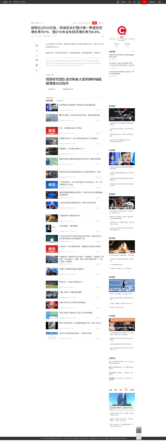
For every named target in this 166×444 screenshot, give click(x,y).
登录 (144, 2)
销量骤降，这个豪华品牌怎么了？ (72, 149)
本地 (110, 390)
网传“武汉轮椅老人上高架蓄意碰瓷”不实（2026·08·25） (80, 323)
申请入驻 (101, 22)
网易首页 (5, 2)
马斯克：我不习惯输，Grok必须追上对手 (121, 294)
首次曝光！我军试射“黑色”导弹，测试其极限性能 (81, 115)
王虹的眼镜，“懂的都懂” (68, 226)
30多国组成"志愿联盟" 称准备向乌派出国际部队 (77, 105)
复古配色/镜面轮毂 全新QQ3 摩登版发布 (121, 344)
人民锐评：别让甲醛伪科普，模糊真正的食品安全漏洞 (80, 246)
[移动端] (118, 2)
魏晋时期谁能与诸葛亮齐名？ (118, 405)
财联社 (49, 36)
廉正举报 (107, 421)
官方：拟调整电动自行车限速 (70, 128)
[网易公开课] (123, 2)
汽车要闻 (112, 316)
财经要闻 (112, 106)
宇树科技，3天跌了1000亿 (117, 307)
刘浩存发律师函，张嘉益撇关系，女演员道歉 (122, 255)
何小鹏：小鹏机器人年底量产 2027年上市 (121, 303)
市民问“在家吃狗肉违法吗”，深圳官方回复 (75, 333)
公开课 (132, 390)
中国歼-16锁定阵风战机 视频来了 (72, 269)
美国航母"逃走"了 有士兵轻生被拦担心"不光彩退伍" (78, 138)
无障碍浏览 (16, 2)
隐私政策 (86, 421)
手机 (115, 390)
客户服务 (81, 421)
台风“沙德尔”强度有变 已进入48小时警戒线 (75, 313)
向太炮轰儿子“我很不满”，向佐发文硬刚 (120, 268)
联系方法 (71, 421)
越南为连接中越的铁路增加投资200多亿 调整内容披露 (80, 159)
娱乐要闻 (112, 238)
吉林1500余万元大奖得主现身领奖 (72, 302)
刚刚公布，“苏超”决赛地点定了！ (72, 282)
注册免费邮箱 (151, 2)
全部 (133, 51)
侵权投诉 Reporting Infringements (118, 421)
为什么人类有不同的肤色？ (117, 401)
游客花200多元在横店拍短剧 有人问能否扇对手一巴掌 (80, 172)
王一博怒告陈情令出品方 (116, 264)
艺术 (126, 390)
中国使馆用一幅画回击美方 (69, 216)
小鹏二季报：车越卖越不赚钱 (70, 292)
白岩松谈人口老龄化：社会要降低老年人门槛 (122, 397)
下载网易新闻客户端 (67, 89)
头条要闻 (112, 150)
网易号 (38, 23)
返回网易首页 (51, 89)
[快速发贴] (37, 45)
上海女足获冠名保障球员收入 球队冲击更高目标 (77, 203)
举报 (102, 36)
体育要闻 (112, 194)
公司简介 (66, 421)
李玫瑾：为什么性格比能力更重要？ (119, 393)
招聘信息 (76, 421)
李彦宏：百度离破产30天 (116, 409)
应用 (10, 2)
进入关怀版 (22, 2)
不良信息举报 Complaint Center (96, 421)
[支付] (135, 2)
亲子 (120, 390)
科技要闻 (112, 277)
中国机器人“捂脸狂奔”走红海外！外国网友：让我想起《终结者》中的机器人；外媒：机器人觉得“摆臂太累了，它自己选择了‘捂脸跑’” (81, 259)
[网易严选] (130, 2)
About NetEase (59, 421)
